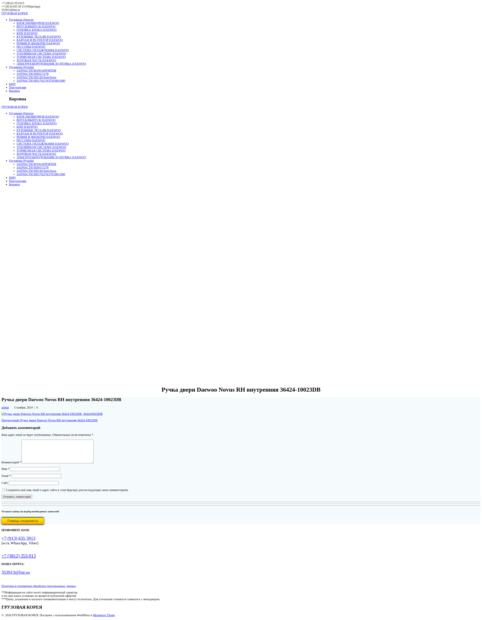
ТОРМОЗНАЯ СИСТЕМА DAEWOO (41, 57)
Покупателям (17, 87)
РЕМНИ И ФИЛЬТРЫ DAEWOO (38, 43)
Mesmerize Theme (104, 615)
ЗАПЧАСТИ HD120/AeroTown (36, 77)
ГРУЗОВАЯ (15, 13)
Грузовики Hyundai (21, 67)
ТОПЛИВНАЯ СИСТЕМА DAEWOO (41, 53)
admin (5, 407)
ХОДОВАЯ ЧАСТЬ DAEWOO (36, 60)
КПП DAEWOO (27, 33)
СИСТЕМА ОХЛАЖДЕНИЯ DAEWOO (43, 50)
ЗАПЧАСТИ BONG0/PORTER (36, 70)
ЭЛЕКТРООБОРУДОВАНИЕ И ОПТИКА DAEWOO (51, 63)
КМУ (12, 84)
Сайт (5, 482)
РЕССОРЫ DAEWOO (31, 46)
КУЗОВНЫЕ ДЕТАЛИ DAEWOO (39, 36)
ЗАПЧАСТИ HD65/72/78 (33, 73)
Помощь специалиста (23, 520)
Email (6, 475)
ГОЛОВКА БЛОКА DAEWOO (37, 29)
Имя (5, 469)
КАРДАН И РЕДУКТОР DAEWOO (40, 40)
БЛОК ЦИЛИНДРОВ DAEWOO (38, 23)
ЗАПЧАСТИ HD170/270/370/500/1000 (41, 80)
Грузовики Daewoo (21, 19)
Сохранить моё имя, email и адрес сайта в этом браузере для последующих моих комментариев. (67, 490)
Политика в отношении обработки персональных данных (39, 586)
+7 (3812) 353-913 (19, 555)
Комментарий (11, 462)
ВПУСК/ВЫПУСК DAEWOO (36, 26)
